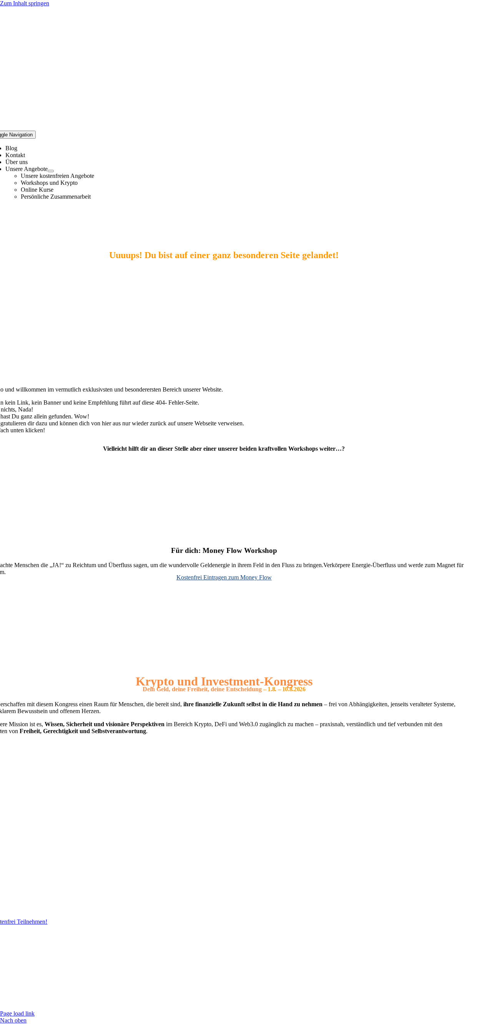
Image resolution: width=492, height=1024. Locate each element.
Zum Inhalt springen (24, 3)
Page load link (17, 1013)
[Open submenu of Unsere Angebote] (51, 171)
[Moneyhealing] (224, 535)
